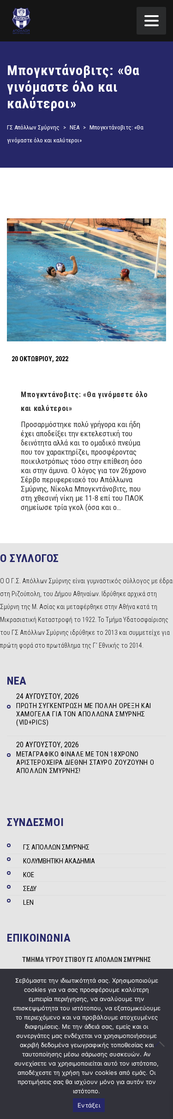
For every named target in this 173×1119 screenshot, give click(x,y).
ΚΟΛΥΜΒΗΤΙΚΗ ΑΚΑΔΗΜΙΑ (59, 861)
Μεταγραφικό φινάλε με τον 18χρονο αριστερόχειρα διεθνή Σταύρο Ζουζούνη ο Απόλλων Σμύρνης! (85, 762)
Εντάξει (89, 1105)
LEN (28, 902)
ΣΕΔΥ (29, 889)
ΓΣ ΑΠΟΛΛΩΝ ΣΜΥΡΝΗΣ (56, 847)
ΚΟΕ (28, 875)
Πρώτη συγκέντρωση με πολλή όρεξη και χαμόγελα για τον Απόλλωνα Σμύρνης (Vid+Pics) (83, 714)
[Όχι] (161, 1044)
